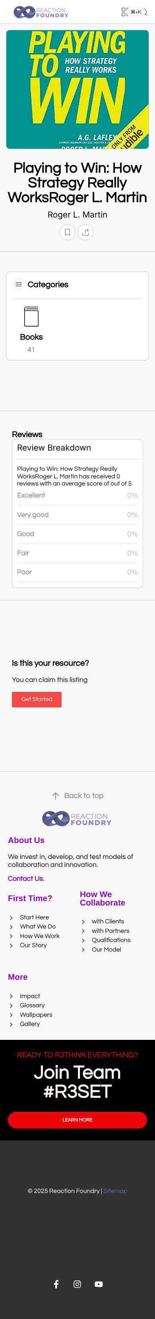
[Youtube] (99, 1284)
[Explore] (126, 12)
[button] (68, 232)
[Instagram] (77, 1284)
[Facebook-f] (56, 1284)
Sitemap (116, 1191)
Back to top (83, 796)
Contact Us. (27, 878)
